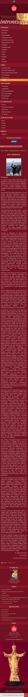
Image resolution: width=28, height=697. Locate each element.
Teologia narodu (5, 77)
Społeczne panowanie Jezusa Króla (9, 72)
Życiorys (4, 104)
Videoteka (4, 56)
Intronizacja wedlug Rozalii (8, 91)
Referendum (4, 44)
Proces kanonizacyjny (6, 93)
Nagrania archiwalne (6, 111)
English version (5, 98)
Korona (3, 127)
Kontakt (3, 59)
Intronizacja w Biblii (6, 68)
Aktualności (4, 49)
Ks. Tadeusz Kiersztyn (14, 150)
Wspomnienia (5, 109)
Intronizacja (4, 32)
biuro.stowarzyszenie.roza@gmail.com (14, 639)
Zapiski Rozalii (5, 88)
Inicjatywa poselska (6, 47)
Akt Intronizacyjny (6, 35)
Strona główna (5, 30)
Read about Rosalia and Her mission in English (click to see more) (14, 581)
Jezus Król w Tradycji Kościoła (8, 70)
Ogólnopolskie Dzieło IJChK (8, 42)
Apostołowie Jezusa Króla (7, 40)
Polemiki (4, 80)
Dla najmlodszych (6, 96)
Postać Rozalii (5, 86)
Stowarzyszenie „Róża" (7, 37)
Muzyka (3, 123)
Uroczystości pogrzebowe (7, 107)
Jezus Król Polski (5, 75)
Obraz (3, 120)
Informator (4, 61)
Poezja (3, 125)
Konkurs (4, 52)
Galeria (3, 54)
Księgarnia (4, 134)
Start (2, 150)
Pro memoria (5, 114)
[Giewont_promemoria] (14, 167)
